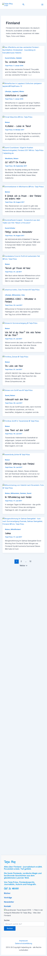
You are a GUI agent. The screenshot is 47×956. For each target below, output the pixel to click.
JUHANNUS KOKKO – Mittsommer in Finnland (20, 300)
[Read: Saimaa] (23, 521)
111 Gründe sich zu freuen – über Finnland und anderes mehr (23, 197)
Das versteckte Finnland (15, 61)
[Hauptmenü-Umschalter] (42, 4)
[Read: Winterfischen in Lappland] (23, 85)
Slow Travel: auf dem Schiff (17, 430)
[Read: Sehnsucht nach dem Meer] (18, 390)
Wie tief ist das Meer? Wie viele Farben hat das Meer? (23, 334)
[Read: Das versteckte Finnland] (23, 50)
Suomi (7, 395)
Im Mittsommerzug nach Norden (18, 497)
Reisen (7, 122)
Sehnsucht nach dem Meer (17, 399)
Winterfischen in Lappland (16, 95)
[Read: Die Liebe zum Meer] (15, 357)
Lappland (15, 91)
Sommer (23, 493)
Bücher (7, 192)
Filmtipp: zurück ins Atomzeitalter (18, 231)
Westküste (9, 158)
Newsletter (9, 902)
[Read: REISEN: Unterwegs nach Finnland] (16, 454)
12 (30, 561)
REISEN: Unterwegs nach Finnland (19, 463)
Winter (21, 91)
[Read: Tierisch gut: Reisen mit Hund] (23, 257)
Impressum (23, 941)
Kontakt (7, 906)
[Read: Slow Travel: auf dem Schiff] (21, 421)
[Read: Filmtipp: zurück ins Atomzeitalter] (23, 221)
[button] (23, 4)
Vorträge (8, 897)
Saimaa (8, 533)
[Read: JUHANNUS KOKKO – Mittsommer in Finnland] (21, 290)
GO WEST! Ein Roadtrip (15, 162)
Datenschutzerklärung (23, 943)
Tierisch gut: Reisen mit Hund (17, 268)
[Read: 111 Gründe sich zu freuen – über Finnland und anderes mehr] (23, 186)
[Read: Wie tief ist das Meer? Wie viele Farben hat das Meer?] (20, 323)
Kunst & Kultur (10, 58)
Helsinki (19, 58)
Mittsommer (16, 295)
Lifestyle (8, 91)
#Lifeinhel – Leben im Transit (18, 126)
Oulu (23, 295)
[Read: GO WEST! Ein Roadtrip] (23, 150)
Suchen (7, 920)
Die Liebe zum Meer (14, 365)
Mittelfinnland (16, 529)
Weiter (23, 565)
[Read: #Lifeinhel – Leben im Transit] (17, 117)
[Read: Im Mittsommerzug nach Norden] (23, 486)
